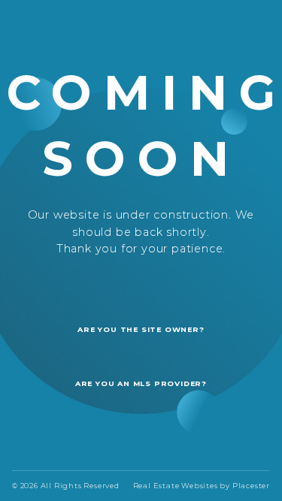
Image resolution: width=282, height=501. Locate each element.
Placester (251, 485)
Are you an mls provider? (141, 383)
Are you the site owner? (140, 329)
